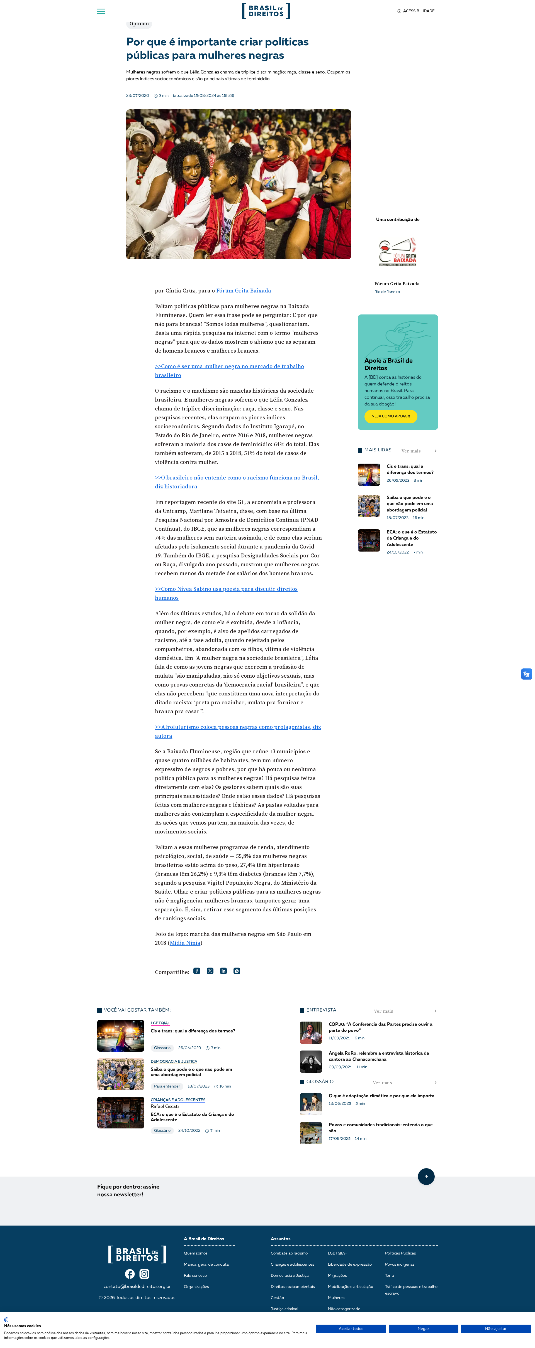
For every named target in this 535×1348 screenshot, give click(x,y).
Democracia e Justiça (174, 1062)
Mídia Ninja (185, 943)
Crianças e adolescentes (178, 1100)
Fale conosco (195, 1276)
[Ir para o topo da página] (426, 1176)
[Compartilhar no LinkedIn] (223, 971)
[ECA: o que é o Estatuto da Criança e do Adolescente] (168, 1115)
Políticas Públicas (400, 1253)
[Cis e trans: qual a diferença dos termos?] (168, 1036)
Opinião (139, 23)
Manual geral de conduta (206, 1264)
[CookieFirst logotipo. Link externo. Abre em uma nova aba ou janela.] (6, 1319)
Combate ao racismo (289, 1253)
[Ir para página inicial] (266, 11)
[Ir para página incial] (137, 1254)
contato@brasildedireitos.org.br (137, 1287)
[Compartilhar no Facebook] (196, 971)
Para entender (167, 1086)
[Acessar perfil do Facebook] (130, 1274)
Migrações (337, 1276)
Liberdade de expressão (350, 1264)
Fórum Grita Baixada (243, 290)
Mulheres (336, 1298)
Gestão (277, 1298)
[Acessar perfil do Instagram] (144, 1274)
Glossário (162, 1048)
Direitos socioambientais (293, 1287)
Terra (389, 1276)
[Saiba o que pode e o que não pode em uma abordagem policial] (168, 1074)
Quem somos (196, 1253)
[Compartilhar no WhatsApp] (237, 971)
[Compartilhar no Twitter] (210, 971)
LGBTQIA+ (160, 1023)
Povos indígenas (400, 1264)
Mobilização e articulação (350, 1287)
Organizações (196, 1287)
